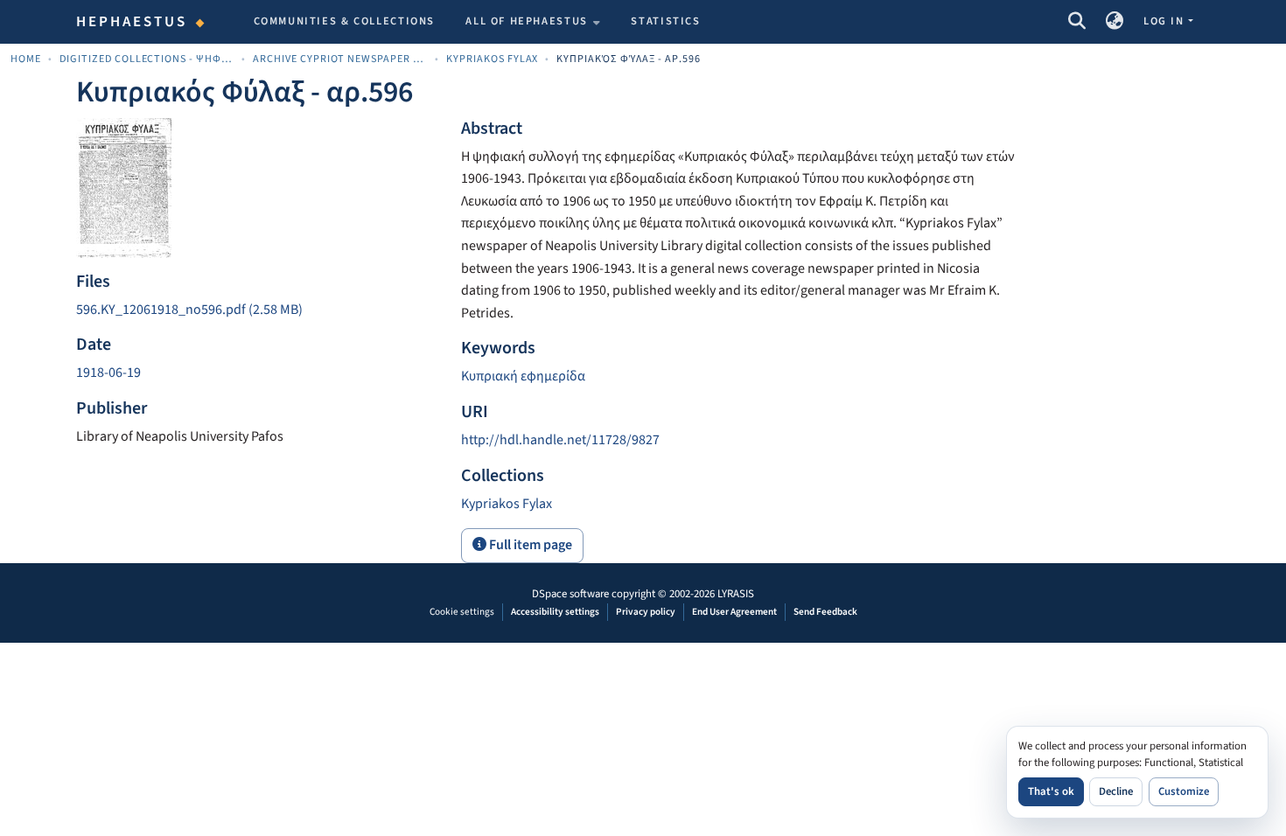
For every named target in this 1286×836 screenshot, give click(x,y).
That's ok (1051, 791)
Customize (1183, 791)
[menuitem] (532, 22)
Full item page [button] (529, 544)
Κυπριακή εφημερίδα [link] (523, 376)
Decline (1116, 791)
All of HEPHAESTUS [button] (526, 21)
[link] (258, 310)
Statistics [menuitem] (665, 21)
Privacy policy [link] (645, 611)
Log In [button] (1165, 21)
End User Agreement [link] (734, 611)
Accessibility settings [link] (555, 611)
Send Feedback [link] (825, 611)
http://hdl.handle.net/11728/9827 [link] (560, 439)
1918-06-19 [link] (108, 372)
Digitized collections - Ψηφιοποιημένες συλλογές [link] (146, 59)
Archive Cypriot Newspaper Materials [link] (340, 59)
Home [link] (25, 59)
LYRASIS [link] (735, 594)
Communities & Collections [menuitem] (345, 21)
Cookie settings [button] (462, 611)
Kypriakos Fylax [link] (492, 59)
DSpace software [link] (570, 594)
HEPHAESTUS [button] (132, 21)
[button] (1076, 21)
